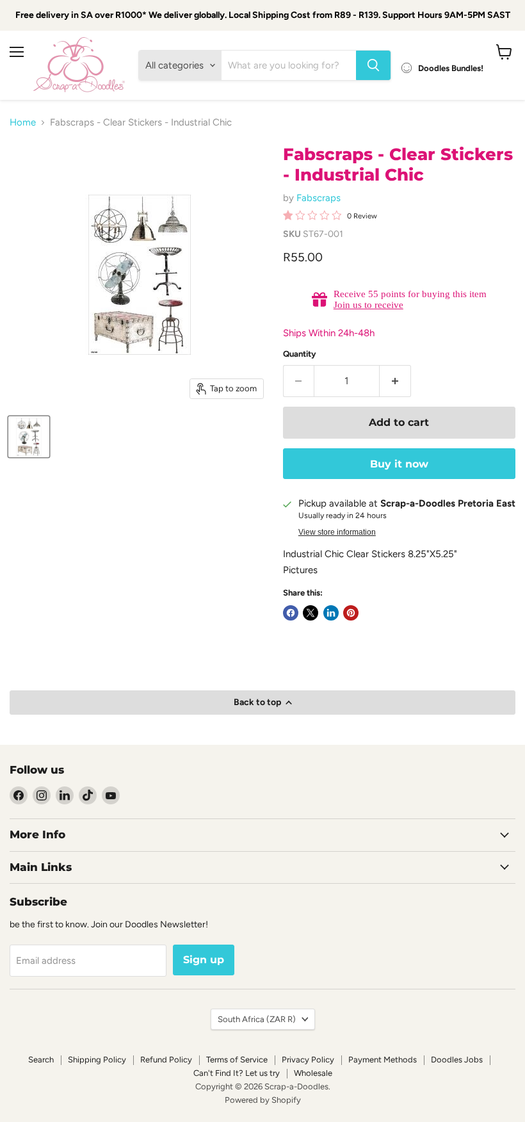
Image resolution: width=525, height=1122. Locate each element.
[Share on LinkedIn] (331, 613)
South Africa (257, 1019)
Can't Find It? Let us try (236, 1073)
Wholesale (313, 1073)
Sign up (203, 960)
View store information (337, 532)
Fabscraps (318, 198)
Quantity (299, 354)
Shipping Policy (97, 1059)
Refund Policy (166, 1059)
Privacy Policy (308, 1059)
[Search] (373, 65)
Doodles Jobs (457, 1059)
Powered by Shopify (263, 1100)
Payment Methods (382, 1059)
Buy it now (399, 464)
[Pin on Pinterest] (351, 613)
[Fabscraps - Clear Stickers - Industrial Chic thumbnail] (28, 436)
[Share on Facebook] (290, 613)
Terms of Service (237, 1059)
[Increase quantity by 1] (395, 381)
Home (23, 122)
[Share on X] (310, 613)
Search (41, 1059)
